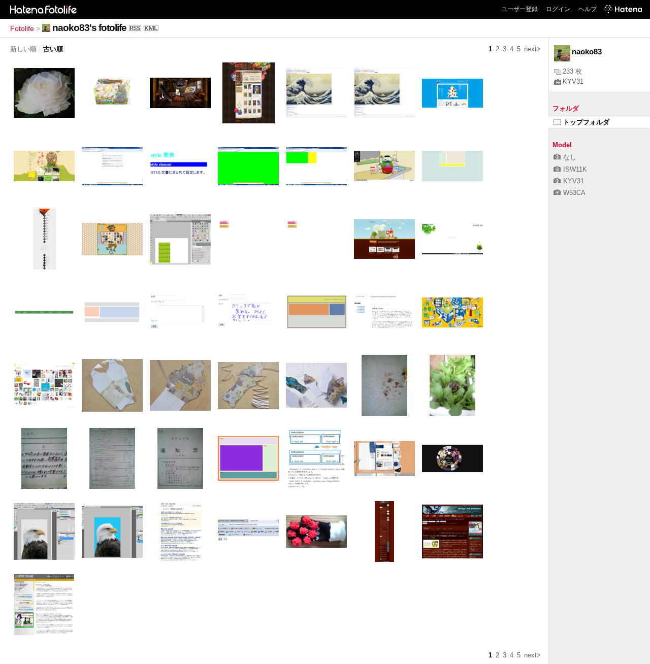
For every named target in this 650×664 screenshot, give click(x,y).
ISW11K (575, 169)
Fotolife (22, 28)
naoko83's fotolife (89, 27)
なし (569, 157)
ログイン (558, 9)
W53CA (574, 192)
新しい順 (23, 49)
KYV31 (573, 81)
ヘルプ (587, 9)
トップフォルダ (586, 122)
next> (532, 49)
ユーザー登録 (519, 9)
